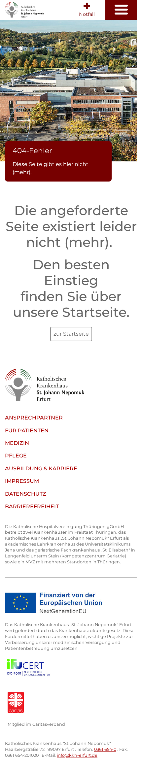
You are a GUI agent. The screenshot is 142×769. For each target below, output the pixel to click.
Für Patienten (27, 430)
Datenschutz (25, 494)
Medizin (17, 443)
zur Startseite (71, 334)
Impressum (22, 481)
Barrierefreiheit (32, 506)
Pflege (16, 455)
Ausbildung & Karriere (41, 468)
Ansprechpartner (34, 418)
